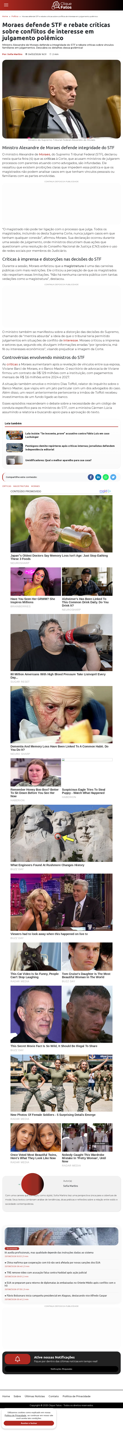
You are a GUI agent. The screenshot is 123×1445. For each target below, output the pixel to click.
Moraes (44, 154)
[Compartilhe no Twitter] (113, 477)
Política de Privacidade (76, 1396)
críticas (12, 364)
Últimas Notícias (35, 1396)
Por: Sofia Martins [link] (12, 54)
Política (15, 16)
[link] (32, 1184)
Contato (54, 1396)
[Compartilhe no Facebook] (91, 477)
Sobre (17, 1396)
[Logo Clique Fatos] (62, 5)
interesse (70, 340)
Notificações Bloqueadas (61, 1369)
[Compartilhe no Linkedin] (98, 477)
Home (5, 16)
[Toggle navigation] (6, 5)
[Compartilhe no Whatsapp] (106, 477)
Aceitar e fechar (29, 1423)
